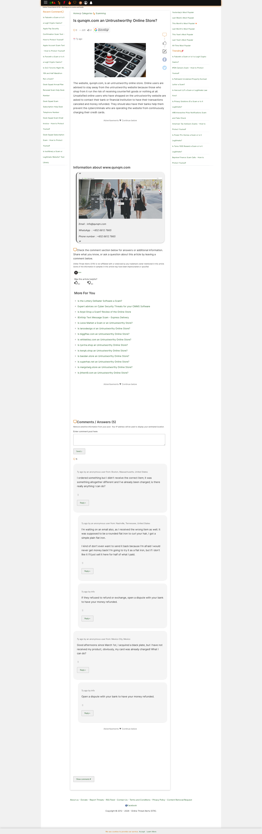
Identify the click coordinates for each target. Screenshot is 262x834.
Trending (177, 50)
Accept (142, 832)
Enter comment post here (85, 431)
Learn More (151, 832)
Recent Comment (52, 11)
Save (79, 272)
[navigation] (164, 43)
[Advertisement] (120, 141)
